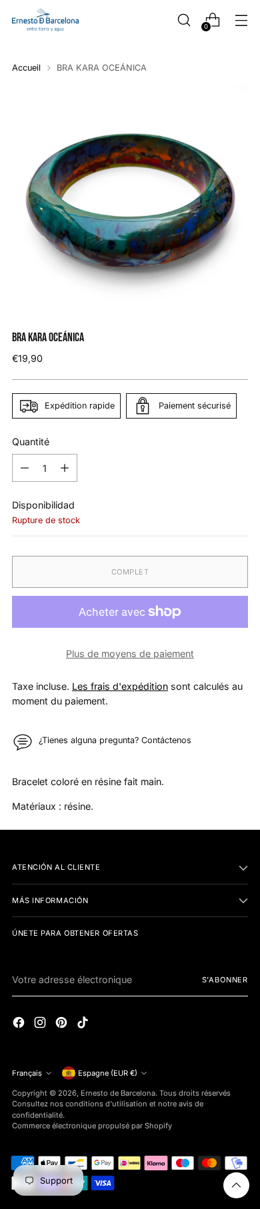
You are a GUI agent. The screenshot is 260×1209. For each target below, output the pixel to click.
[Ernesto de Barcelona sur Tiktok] (84, 1024)
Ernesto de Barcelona (118, 1093)
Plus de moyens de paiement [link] (130, 653)
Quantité (30, 441)
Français (27, 1073)
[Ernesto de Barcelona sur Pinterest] (63, 1024)
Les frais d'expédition (120, 686)
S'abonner (225, 979)
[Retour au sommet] (236, 1185)
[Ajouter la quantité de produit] (65, 468)
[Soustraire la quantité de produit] (25, 468)
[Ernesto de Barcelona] (45, 20)
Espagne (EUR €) (107, 1073)
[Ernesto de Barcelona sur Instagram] (41, 1024)
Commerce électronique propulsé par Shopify (92, 1125)
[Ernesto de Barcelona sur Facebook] (20, 1024)
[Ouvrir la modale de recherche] (183, 20)
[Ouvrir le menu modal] (241, 20)
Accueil (26, 68)
